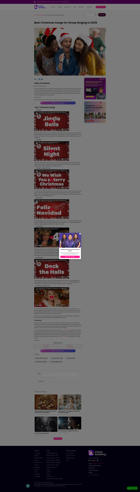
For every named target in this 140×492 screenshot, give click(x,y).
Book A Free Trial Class (70, 256)
